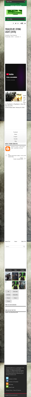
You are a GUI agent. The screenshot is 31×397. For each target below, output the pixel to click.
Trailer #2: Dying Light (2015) (13, 30)
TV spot (8, 301)
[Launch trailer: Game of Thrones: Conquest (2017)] (22, 288)
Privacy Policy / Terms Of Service (13, 390)
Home (15, 241)
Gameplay (8, 294)
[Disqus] (15, 181)
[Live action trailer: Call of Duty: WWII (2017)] (8, 280)
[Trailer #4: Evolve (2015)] (15, 280)
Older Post (23, 241)
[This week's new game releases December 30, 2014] (22, 280)
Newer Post (7, 241)
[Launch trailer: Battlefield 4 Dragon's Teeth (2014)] (8, 288)
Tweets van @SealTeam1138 (11, 312)
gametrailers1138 (14, 395)
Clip (8, 291)
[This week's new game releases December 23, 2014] (15, 288)
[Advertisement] (15, 48)
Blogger (18, 3)
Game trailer (15, 291)
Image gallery (15, 294)
